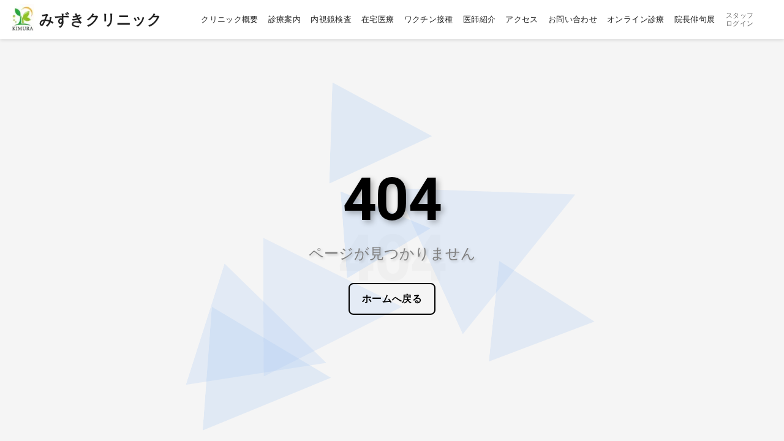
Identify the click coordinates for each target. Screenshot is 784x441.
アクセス (521, 19)
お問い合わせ (572, 19)
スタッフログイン (739, 20)
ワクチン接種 (428, 19)
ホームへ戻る (392, 298)
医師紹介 (479, 19)
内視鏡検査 (331, 19)
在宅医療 (377, 19)
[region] (392, 220)
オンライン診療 (636, 19)
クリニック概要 (229, 19)
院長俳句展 (694, 19)
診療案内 (284, 19)
